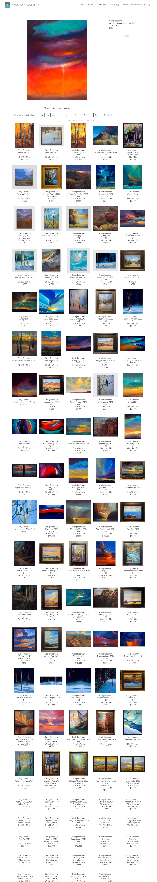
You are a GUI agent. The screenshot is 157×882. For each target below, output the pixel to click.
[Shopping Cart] (149, 5)
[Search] (145, 5)
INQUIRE (127, 36)
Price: (47, 115)
